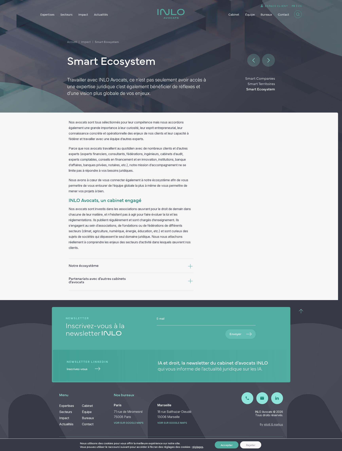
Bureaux (266, 14)
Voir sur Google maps (128, 422)
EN (300, 6)
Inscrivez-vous (77, 369)
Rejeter (250, 445)
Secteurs (66, 14)
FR (293, 6)
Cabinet (233, 14)
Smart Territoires (261, 83)
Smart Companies (260, 78)
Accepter (227, 445)
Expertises (47, 14)
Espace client (276, 6)
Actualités (101, 14)
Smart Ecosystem (260, 88)
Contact (283, 14)
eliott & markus (273, 424)
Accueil (72, 42)
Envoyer (235, 334)
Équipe (250, 14)
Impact (83, 14)
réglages (197, 446)
